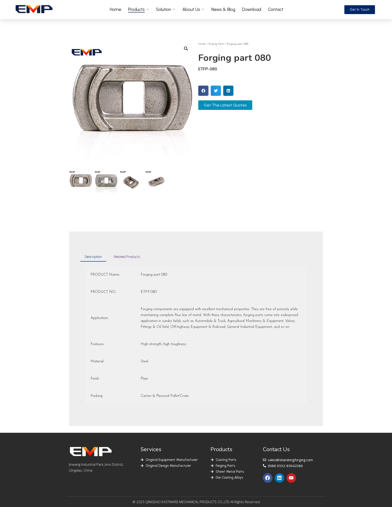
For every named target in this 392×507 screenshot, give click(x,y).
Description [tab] (93, 257)
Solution (163, 9)
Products (136, 9)
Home (115, 9)
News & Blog (223, 9)
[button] (186, 49)
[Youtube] (291, 478)
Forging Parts (216, 43)
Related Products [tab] (127, 257)
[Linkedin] (279, 478)
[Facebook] (267, 478)
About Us (191, 9)
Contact (275, 9)
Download (251, 9)
